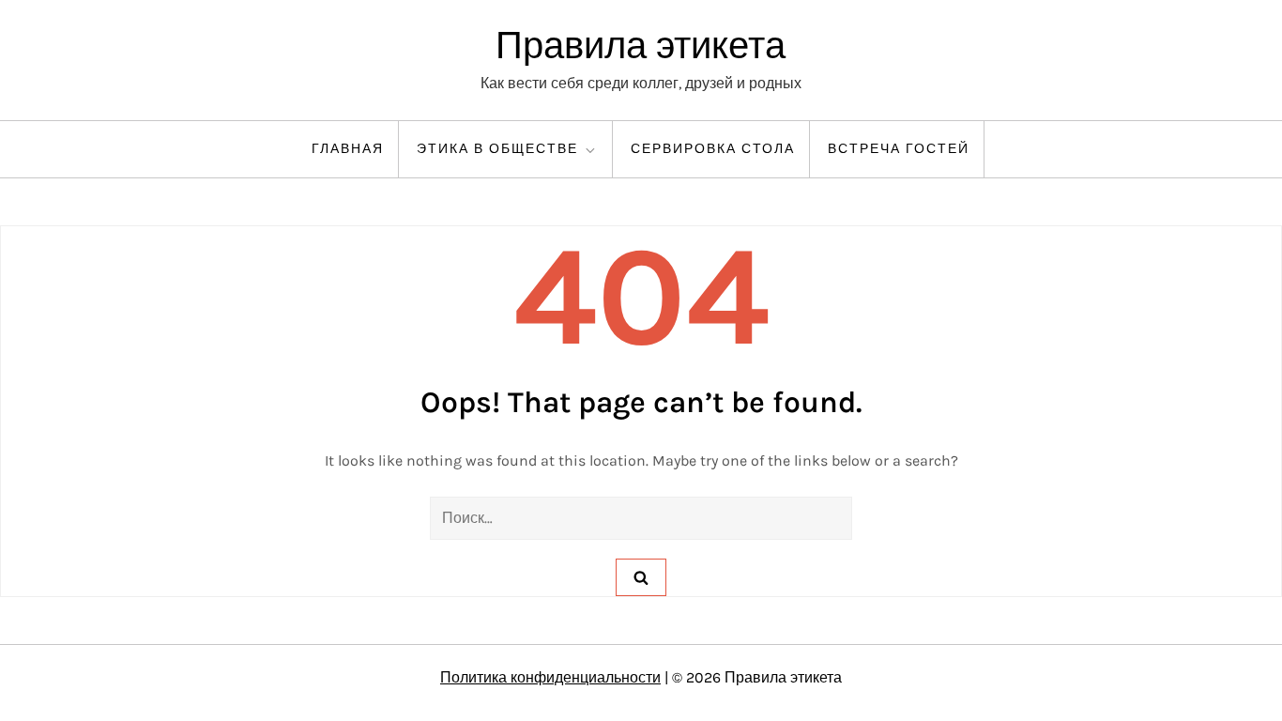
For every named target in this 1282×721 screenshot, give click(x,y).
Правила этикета (641, 45)
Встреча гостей (898, 149)
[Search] (641, 577)
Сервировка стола (713, 149)
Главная (348, 149)
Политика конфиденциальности (550, 677)
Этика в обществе (497, 149)
